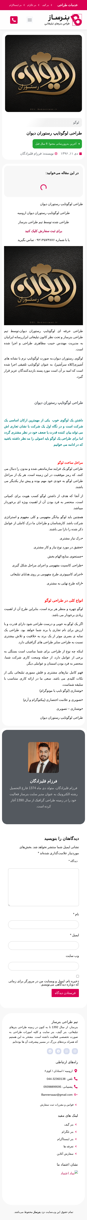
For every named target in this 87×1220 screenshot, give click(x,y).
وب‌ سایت (72, 955)
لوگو (76, 122)
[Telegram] (58, 1051)
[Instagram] (75, 1051)
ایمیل (74, 935)
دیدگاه (73, 861)
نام (76, 914)
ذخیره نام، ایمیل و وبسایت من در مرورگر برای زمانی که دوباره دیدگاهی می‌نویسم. (43, 983)
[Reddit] (50, 1051)
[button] (29, 19)
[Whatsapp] (67, 1051)
